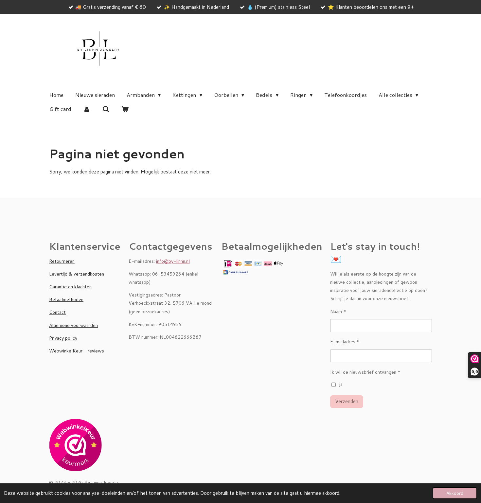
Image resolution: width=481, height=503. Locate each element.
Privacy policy (63, 338)
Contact (57, 312)
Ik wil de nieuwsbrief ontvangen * (365, 372)
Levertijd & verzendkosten (76, 274)
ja (341, 384)
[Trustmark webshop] (75, 446)
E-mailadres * (345, 341)
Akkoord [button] (454, 493)
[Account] (87, 109)
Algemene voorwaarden (73, 325)
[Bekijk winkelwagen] (125, 109)
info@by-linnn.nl (173, 261)
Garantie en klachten (70, 286)
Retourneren (62, 261)
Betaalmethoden (66, 299)
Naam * (338, 311)
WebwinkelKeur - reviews (76, 351)
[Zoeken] (106, 109)
